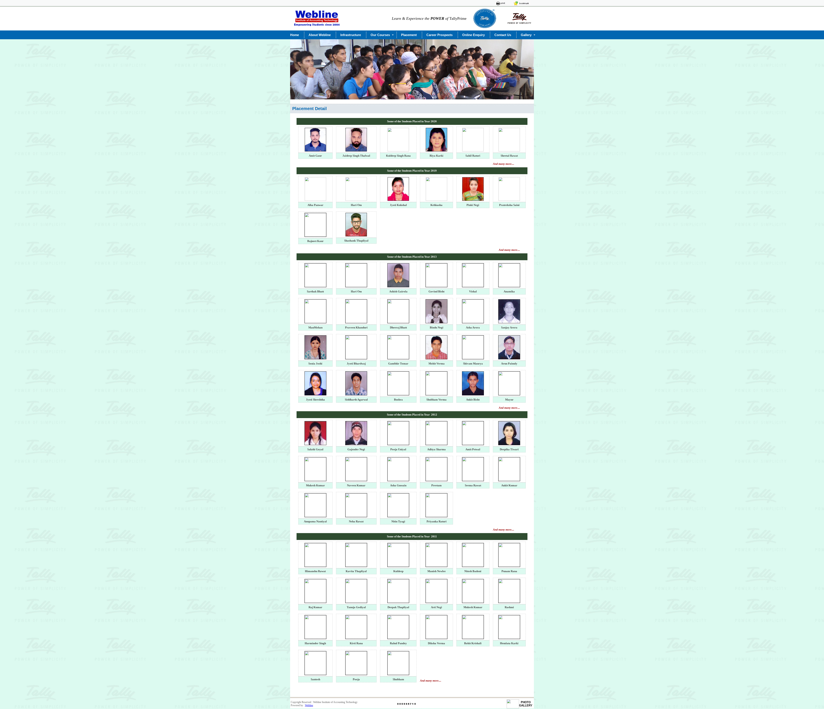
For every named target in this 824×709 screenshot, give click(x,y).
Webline (309, 705)
